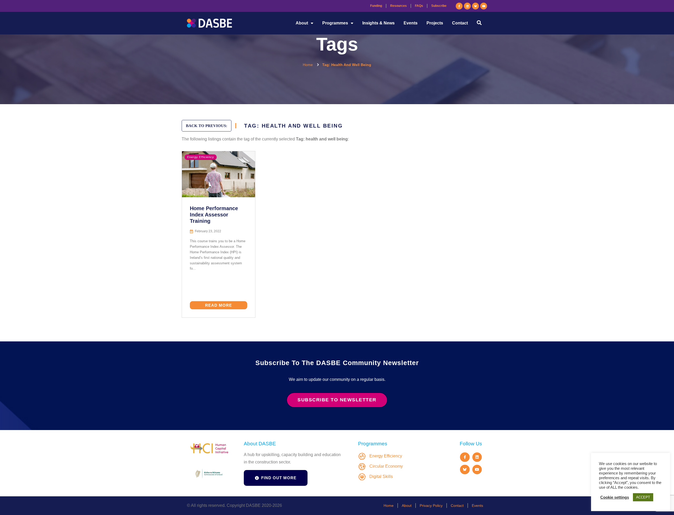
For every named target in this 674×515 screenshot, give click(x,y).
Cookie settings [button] (614, 497)
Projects (435, 23)
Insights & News (378, 23)
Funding (376, 6)
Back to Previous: (206, 126)
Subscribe (439, 6)
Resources (398, 6)
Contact (460, 23)
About (302, 23)
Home (389, 505)
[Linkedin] (467, 6)
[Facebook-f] (459, 6)
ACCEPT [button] (643, 497)
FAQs (419, 6)
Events (411, 23)
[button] (479, 22)
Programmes (335, 23)
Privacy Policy (431, 505)
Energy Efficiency (200, 157)
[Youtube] (483, 6)
